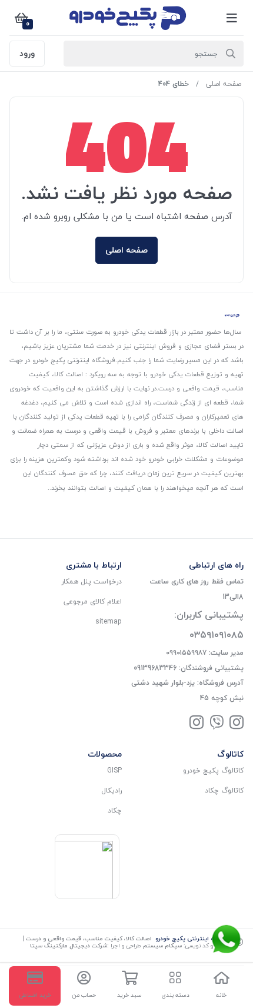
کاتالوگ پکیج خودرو (213, 770)
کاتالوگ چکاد (224, 790)
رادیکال (111, 790)
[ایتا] (216, 723)
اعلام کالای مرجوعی (93, 601)
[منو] (232, 17)
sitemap (108, 621)
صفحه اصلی (223, 84)
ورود (27, 53)
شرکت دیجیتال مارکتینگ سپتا (68, 945)
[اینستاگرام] (236, 723)
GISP (114, 770)
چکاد (115, 810)
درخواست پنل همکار (91, 581)
